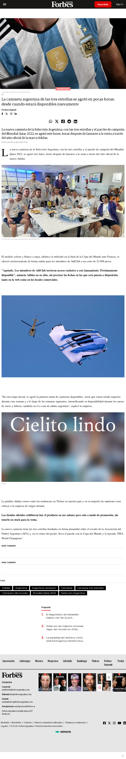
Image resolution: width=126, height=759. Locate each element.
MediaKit (5, 723)
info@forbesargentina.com (20, 694)
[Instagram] (114, 723)
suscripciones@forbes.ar (24, 707)
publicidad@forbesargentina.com (16, 690)
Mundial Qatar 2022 (44, 593)
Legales (4, 726)
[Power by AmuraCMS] (63, 731)
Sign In (119, 4)
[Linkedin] (75, 122)
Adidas (6, 588)
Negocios (53, 661)
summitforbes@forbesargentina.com (17, 702)
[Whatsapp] (50, 122)
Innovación (8, 661)
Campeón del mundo (15, 593)
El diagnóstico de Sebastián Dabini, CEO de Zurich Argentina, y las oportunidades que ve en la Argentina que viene (64, 616)
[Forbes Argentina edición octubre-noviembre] (104, 682)
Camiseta (66, 588)
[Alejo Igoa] (74, 682)
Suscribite (103, 4)
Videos (95, 661)
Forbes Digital (9, 110)
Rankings (82, 661)
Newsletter (16, 723)
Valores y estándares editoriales (48, 723)
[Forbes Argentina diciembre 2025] (89, 682)
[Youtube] (119, 723)
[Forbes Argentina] (63, 4)
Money (39, 661)
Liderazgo (25, 661)
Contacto (28, 723)
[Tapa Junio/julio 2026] (45, 682)
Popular (46, 607)
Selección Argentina (73, 593)
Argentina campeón (44, 588)
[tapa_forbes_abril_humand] (60, 682)
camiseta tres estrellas (91, 588)
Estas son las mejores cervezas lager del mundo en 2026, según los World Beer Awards (64, 628)
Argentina (21, 588)
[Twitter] (57, 122)
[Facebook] (63, 122)
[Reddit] (69, 122)
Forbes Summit (108, 663)
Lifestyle (67, 661)
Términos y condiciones (75, 723)
